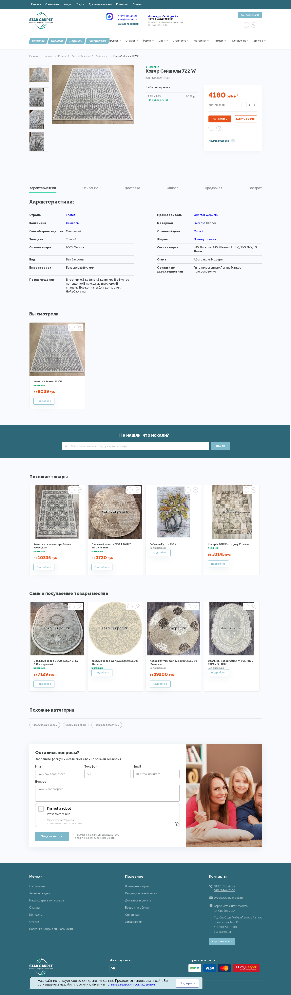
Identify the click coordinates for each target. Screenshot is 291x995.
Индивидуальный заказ (141, 893)
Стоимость (179, 41)
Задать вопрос (52, 836)
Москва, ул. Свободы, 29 (163, 16)
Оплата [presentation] (173, 188)
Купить (222, 118)
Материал (200, 41)
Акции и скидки (39, 893)
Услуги (80, 4)
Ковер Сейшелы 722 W (47, 381)
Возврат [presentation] (255, 188)
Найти (220, 446)
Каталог (38, 41)
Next (39, 146)
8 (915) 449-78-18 (127, 19)
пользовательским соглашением (130, 984)
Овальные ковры (75, 725)
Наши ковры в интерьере (46, 900)
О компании (52, 4)
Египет (62, 56)
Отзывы (137, 4)
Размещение (238, 41)
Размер (218, 41)
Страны (130, 41)
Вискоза (199, 223)
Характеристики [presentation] (42, 188)
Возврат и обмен (137, 907)
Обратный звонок (222, 941)
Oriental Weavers (81, 56)
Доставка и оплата (100, 4)
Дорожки (75, 41)
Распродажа (97, 41)
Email (137, 766)
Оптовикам (132, 914)
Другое (258, 41)
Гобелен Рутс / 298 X (163, 544)
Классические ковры (44, 725)
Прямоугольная (205, 239)
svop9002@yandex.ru (228, 897)
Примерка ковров (137, 886)
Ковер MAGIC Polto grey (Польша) (229, 544)
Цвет (162, 41)
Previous (39, 70)
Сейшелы (101, 56)
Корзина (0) (253, 15)
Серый (198, 231)
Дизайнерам (133, 921)
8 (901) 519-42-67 (127, 16)
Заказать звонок (128, 24)
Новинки (57, 41)
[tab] (42, 188)
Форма (147, 41)
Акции (67, 4)
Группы (113, 41)
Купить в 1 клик (245, 118)
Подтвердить (187, 983)
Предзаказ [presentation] (213, 188)
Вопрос (40, 781)
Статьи (34, 921)
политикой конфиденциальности (96, 838)
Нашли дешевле (218, 140)
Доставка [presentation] (132, 188)
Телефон (90, 766)
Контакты (122, 4)
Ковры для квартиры (106, 725)
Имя (38, 766)
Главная (36, 4)
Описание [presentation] (90, 188)
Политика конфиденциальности (51, 929)
